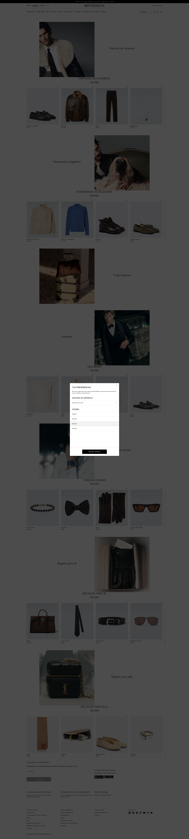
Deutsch (74, 419)
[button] (117, 385)
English (74, 414)
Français (74, 428)
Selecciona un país (77, 402)
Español (74, 423)
